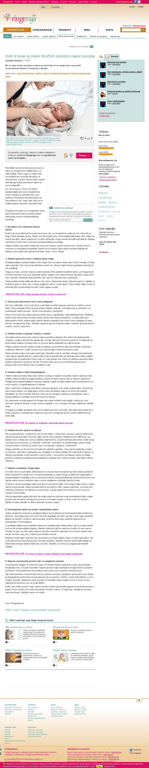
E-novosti (93, 2)
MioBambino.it (109, 762)
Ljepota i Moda (83, 2)
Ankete (140, 7)
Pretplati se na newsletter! (79, 47)
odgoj (110, 216)
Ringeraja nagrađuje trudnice (39, 2)
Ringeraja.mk (113, 759)
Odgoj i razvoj (79, 707)
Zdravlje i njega (80, 710)
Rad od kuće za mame (116, 82)
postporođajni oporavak (60, 73)
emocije (46, 73)
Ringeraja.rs (108, 755)
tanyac (115, 94)
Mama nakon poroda (66, 36)
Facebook (137, 750)
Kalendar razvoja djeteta (98, 36)
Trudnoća (64, 30)
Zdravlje (8, 714)
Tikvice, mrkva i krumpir (64, 650)
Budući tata (32, 716)
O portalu (63, 2)
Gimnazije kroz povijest (116, 62)
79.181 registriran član (124, 2)
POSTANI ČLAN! (139, 26)
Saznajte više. (109, 766)
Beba (87, 30)
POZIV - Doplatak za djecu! (18, 650)
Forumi (17, 2)
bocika (109, 242)
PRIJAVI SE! (127, 26)
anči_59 (102, 242)
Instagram (137, 753)
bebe (101, 216)
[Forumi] (101, 57)
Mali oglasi (54, 2)
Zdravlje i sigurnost (49, 36)
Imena (30, 720)
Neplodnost (9, 712)
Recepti (8, 732)
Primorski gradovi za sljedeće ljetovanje (123, 91)
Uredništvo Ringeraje (13, 60)
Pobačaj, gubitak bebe (37, 718)
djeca (103, 193)
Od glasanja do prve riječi (65, 627)
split (114, 242)
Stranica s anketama (107, 177)
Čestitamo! (103, 252)
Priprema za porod (35, 714)
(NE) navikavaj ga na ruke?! (19, 627)
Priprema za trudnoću (13, 707)
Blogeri (24, 2)
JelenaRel (116, 64)
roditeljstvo (107, 207)
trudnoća (104, 211)
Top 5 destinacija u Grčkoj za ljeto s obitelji (124, 72)
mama (7, 76)
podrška (38, 73)
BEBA (7, 36)
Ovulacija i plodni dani (13, 710)
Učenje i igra (79, 712)
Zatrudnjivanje (42, 30)
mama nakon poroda (25, 73)
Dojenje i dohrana (33, 36)
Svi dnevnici (104, 116)
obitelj (102, 220)
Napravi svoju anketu (107, 180)
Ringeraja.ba (116, 752)
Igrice (7, 739)
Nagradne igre (115, 36)
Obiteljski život (82, 36)
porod (116, 211)
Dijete (109, 30)
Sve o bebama (19, 36)
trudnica (105, 197)
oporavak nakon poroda (81, 73)
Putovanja (72, 2)
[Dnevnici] (108, 57)
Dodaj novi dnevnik (107, 113)
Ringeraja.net (113, 757)
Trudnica (31, 710)
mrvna (101, 244)
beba (102, 202)
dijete (113, 202)
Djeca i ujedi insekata (116, 101)
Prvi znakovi (32, 707)
